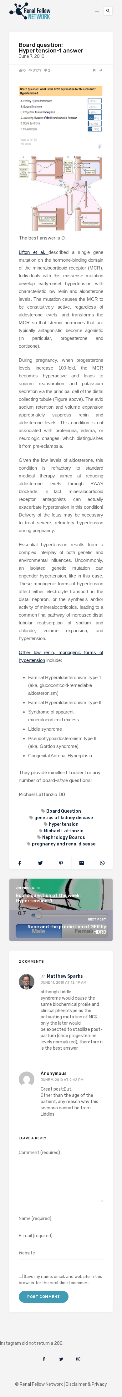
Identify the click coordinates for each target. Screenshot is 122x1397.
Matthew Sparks (65, 976)
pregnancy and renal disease (63, 844)
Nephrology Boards (63, 837)
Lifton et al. (33, 252)
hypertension (64, 824)
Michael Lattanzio (64, 831)
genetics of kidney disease (63, 817)
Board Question (63, 811)
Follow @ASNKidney (37, 1334)
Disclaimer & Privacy (86, 1384)
